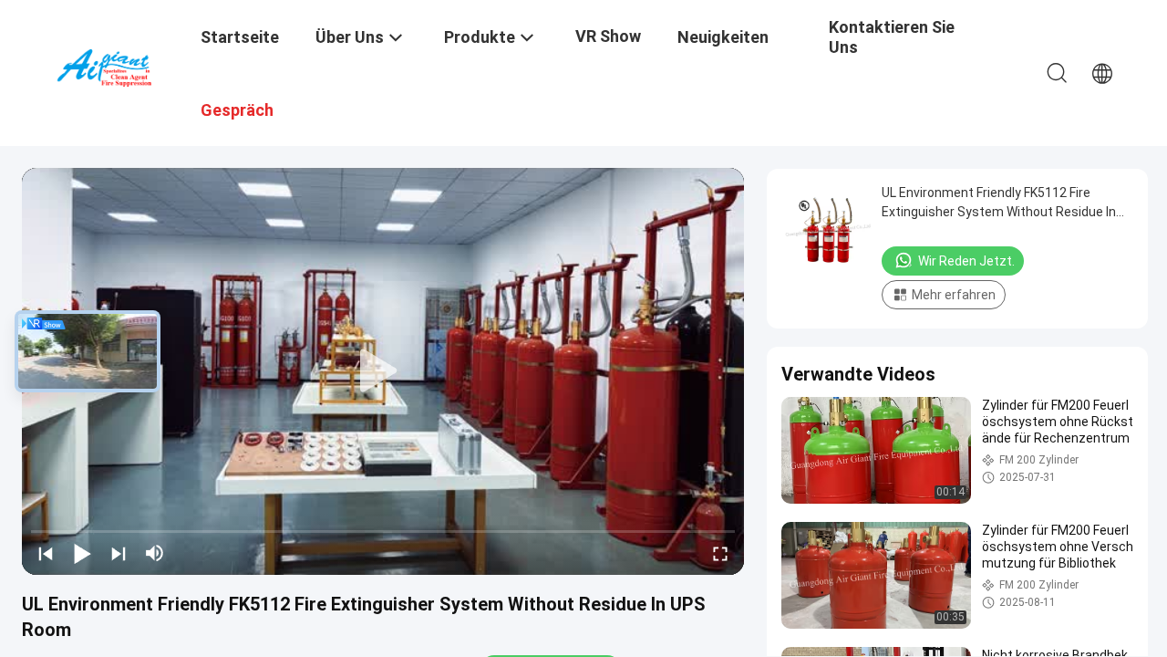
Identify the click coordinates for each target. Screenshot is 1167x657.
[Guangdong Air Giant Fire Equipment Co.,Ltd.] (114, 66)
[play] (383, 371)
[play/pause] (82, 553)
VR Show (608, 36)
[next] (118, 553)
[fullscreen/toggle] (720, 553)
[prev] (45, 553)
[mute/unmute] (155, 553)
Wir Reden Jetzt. (966, 261)
